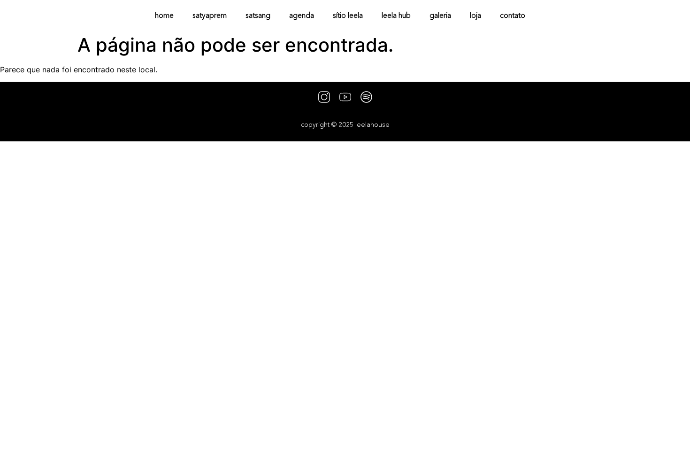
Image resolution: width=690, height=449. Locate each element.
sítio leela (348, 15)
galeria (440, 15)
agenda (301, 15)
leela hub (396, 15)
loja (475, 15)
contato (512, 15)
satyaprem (209, 15)
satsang (257, 15)
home (164, 15)
